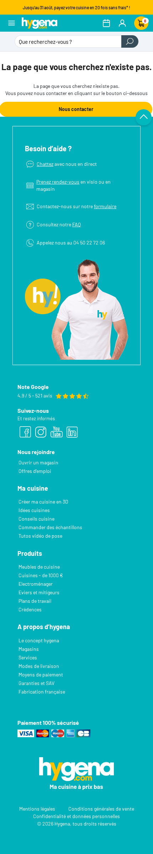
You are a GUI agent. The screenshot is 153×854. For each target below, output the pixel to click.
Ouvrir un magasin (38, 462)
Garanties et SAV (36, 683)
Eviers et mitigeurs (39, 592)
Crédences (30, 609)
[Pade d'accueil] (39, 23)
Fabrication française (42, 692)
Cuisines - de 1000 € (41, 575)
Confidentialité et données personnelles (76, 816)
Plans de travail (35, 601)
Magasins (29, 649)
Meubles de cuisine (39, 567)
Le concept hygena (39, 640)
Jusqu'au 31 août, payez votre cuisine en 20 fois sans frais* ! (76, 7)
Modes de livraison (39, 666)
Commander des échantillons (50, 527)
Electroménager (36, 584)
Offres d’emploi (35, 471)
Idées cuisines (34, 510)
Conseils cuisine (36, 519)
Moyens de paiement (41, 674)
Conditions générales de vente (101, 809)
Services (28, 657)
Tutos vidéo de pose (40, 536)
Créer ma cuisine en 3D (43, 502)
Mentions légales (37, 809)
